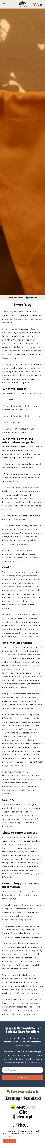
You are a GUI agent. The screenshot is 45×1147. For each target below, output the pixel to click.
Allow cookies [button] (9, 1141)
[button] (9, 4)
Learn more (8, 1136)
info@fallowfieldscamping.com (16, 765)
